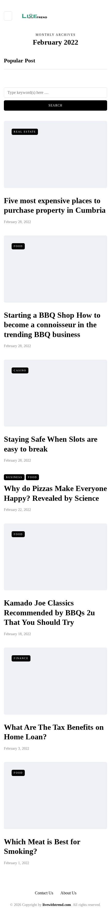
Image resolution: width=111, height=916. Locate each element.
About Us (68, 893)
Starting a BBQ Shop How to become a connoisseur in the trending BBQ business (52, 325)
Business (14, 477)
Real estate (25, 131)
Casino (20, 370)
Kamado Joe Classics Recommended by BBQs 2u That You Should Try (49, 612)
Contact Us (44, 893)
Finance (21, 658)
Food (18, 246)
